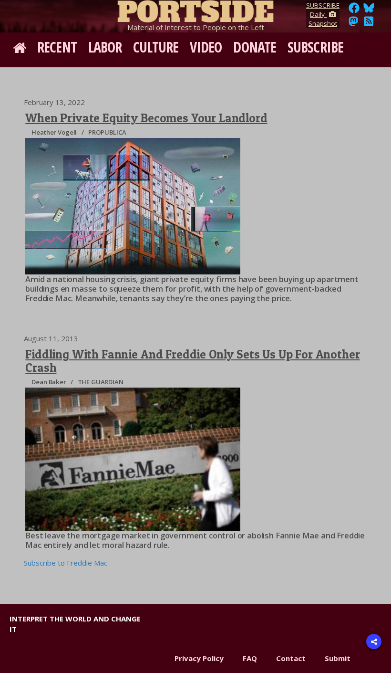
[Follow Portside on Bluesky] (369, 10)
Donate (254, 47)
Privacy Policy (199, 658)
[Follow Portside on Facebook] (354, 10)
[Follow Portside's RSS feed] (368, 24)
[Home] (195, 9)
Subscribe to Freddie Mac (65, 563)
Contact (291, 658)
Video (206, 47)
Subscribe (315, 47)
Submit (337, 658)
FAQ (250, 658)
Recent (57, 47)
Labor (105, 47)
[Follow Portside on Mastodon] (353, 24)
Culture (155, 47)
